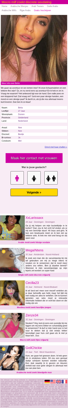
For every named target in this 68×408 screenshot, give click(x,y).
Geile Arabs (52, 6)
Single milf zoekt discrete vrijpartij (34, 275)
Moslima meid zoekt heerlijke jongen (34, 307)
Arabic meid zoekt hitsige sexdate (34, 242)
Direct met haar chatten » (56, 147)
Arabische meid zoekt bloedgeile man (34, 372)
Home (4, 6)
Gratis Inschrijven (42, 10)
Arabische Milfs (9, 10)
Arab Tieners (38, 6)
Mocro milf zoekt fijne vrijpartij (34, 340)
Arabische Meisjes (19, 6)
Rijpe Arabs (25, 10)
